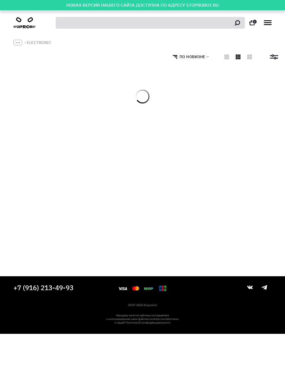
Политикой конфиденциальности (148, 322)
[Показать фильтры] (274, 57)
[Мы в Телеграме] (264, 287)
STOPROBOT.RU (202, 5)
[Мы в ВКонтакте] (250, 287)
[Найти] (237, 23)
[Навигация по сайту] (268, 22)
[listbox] (189, 56)
